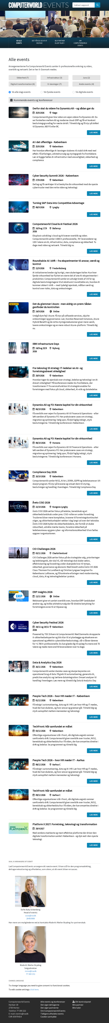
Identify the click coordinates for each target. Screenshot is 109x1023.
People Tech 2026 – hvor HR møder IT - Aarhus (58, 760)
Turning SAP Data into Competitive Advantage (58, 203)
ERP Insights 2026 (43, 592)
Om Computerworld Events (80, 43)
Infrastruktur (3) (54, 77)
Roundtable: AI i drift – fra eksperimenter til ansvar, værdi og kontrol (66, 262)
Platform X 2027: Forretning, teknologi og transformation (65, 824)
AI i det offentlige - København (50, 142)
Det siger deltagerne (50, 1004)
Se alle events (19, 42)
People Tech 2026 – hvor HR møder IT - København (61, 696)
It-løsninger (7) (54, 84)
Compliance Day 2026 (45, 472)
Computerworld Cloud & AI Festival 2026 (55, 224)
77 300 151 (30, 974)
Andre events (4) (86, 84)
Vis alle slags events (21, 92)
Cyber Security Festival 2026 (48, 622)
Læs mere (94, 132)
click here (34, 989)
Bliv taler (76, 1007)
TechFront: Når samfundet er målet (52, 726)
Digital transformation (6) (23, 84)
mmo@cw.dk (30, 971)
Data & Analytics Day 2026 (47, 662)
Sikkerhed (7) (23, 77)
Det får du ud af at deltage (39, 42)
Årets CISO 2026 (41, 502)
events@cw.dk (22, 1013)
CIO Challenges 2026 (44, 548)
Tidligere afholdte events (52, 1013)
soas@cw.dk (30, 915)
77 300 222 (21, 1010)
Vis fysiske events (52, 92)
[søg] (97, 4)
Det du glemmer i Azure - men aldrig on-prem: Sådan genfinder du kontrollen (62, 305)
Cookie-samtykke (48, 1016)
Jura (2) (86, 77)
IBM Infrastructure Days (46, 343)
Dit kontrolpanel (83, 1001)
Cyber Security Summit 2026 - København (56, 175)
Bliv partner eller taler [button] (60, 42)
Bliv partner (77, 1004)
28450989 (30, 918)
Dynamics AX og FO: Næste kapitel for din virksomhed (62, 404)
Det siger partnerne (49, 1007)
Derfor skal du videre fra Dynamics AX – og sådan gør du (63, 108)
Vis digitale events (84, 92)
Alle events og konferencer (53, 1001)
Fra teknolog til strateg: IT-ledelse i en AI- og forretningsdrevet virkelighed (58, 369)
